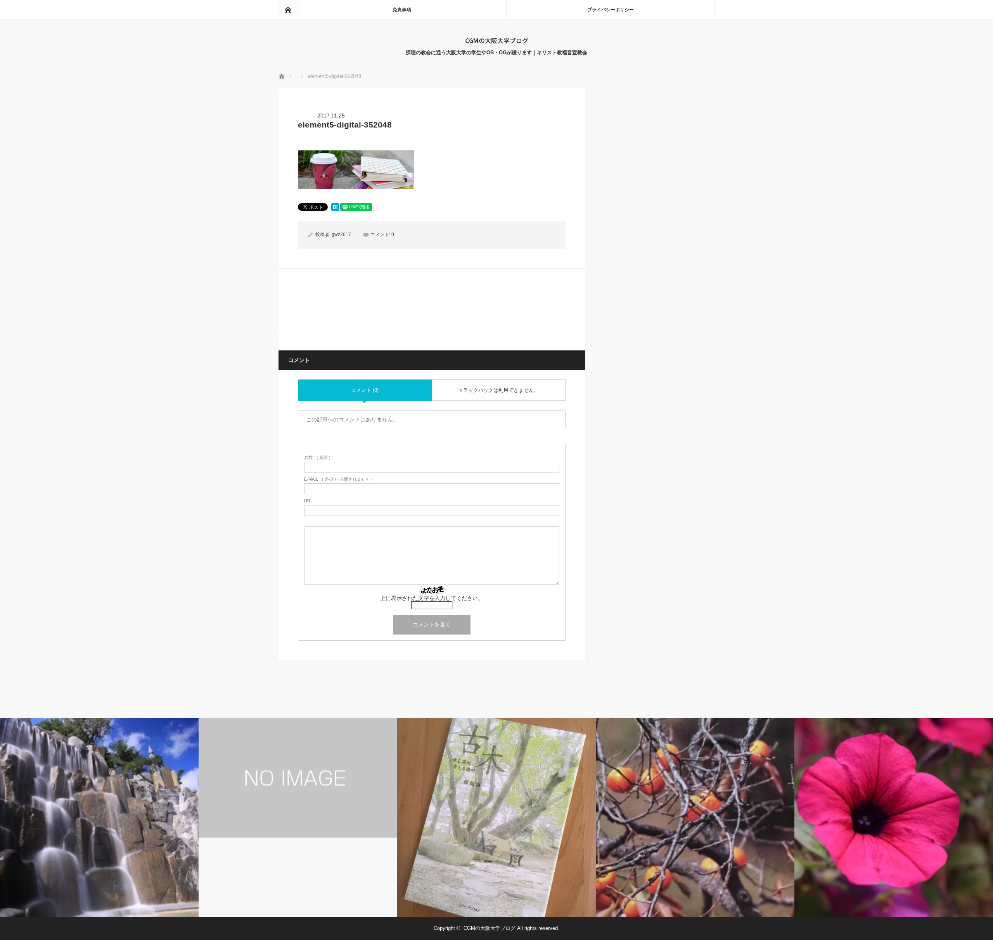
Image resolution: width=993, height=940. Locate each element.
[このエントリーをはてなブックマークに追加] (335, 208)
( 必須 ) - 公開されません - (338, 479)
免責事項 (402, 9)
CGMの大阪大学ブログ (496, 40)
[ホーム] (288, 9)
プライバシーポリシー (610, 9)
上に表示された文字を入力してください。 (431, 598)
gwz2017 (341, 234)
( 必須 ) (317, 457)
